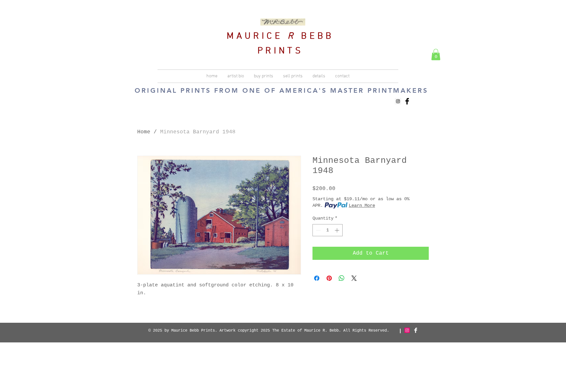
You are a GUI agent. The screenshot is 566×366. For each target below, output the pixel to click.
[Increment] (337, 230)
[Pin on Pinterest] (329, 278)
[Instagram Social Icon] (398, 101)
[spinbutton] (327, 230)
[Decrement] (317, 230)
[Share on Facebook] (317, 278)
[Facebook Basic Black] (407, 101)
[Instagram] (407, 330)
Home (143, 132)
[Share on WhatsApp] (342, 278)
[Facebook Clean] (415, 330)
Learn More (362, 205)
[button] (436, 54)
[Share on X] (354, 278)
